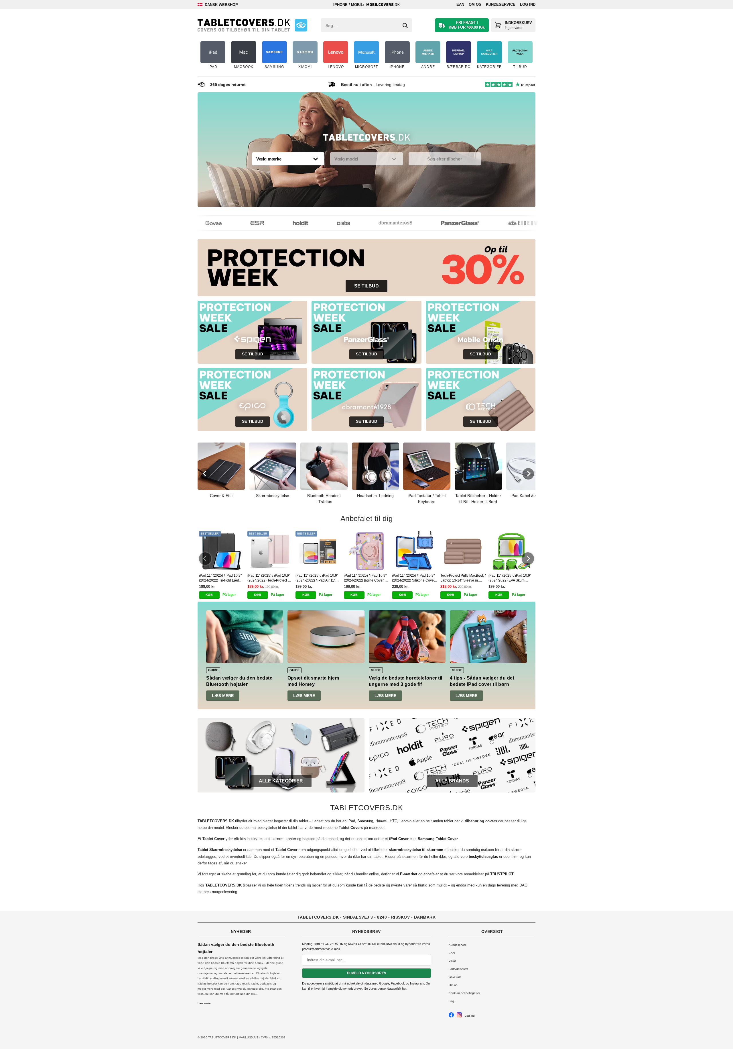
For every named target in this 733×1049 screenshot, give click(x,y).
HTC (393, 821)
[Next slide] (528, 474)
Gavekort (455, 976)
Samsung (365, 821)
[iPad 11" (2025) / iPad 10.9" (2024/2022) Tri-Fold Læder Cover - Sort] (222, 551)
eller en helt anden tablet (433, 821)
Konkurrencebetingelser (464, 993)
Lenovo (405, 821)
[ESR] (246, 223)
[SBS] (331, 223)
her (404, 988)
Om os (475, 4)
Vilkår (452, 960)
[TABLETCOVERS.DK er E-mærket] (301, 25)
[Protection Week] (366, 139)
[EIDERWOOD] (516, 223)
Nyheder (241, 931)
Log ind (527, 4)
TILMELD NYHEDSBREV (366, 973)
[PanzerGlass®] (448, 223)
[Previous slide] (204, 474)
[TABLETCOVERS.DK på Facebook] (451, 1016)
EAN (460, 4)
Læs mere (223, 695)
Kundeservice (500, 4)
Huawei (381, 821)
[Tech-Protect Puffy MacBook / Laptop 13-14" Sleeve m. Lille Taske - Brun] (463, 551)
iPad (351, 821)
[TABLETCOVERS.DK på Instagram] (459, 1016)
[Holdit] (289, 223)
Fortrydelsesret (458, 968)
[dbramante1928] (384, 223)
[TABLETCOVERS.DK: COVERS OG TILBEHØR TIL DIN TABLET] (244, 25)
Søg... (453, 1001)
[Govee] (201, 223)
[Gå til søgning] (405, 25)
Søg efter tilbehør (444, 158)
